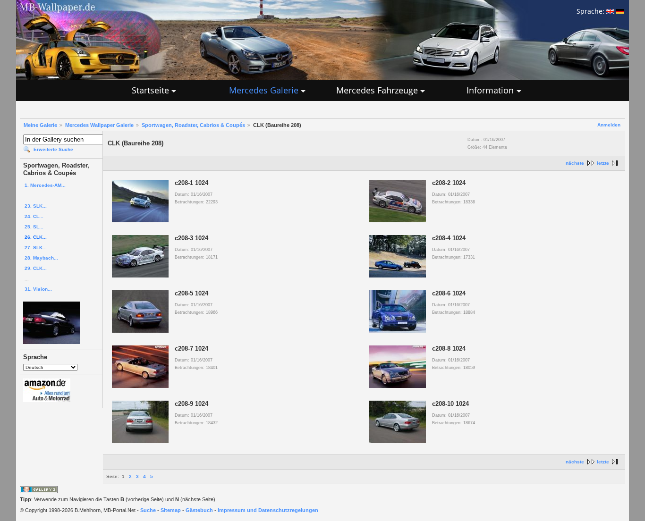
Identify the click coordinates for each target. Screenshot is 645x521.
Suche (148, 510)
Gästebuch (199, 510)
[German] (620, 11)
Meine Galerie (40, 125)
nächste (575, 163)
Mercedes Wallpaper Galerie (99, 125)
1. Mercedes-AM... (45, 185)
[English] (610, 11)
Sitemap (171, 510)
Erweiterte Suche (53, 149)
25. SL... (34, 226)
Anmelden (608, 124)
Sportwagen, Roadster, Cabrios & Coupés (193, 125)
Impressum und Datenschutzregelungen (268, 510)
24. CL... (34, 216)
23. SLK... (36, 206)
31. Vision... (38, 289)
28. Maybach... (41, 257)
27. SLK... (36, 247)
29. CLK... (36, 268)
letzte (603, 163)
